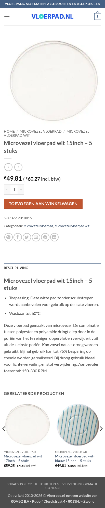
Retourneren (47, 484)
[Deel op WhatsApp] (8, 237)
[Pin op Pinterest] (45, 237)
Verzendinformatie (80, 484)
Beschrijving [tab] (16, 268)
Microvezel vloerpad (41, 131)
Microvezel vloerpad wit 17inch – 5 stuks (23, 458)
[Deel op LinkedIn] (54, 237)
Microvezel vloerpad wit (72, 226)
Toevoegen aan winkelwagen (43, 203)
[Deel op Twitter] (27, 237)
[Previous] (4, 439)
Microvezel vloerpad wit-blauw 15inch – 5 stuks (75, 458)
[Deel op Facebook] (18, 237)
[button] (7, 16)
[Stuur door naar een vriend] (36, 237)
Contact (53, 488)
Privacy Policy (19, 484)
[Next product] (8, 167)
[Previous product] (18, 167)
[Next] (101, 439)
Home (9, 131)
